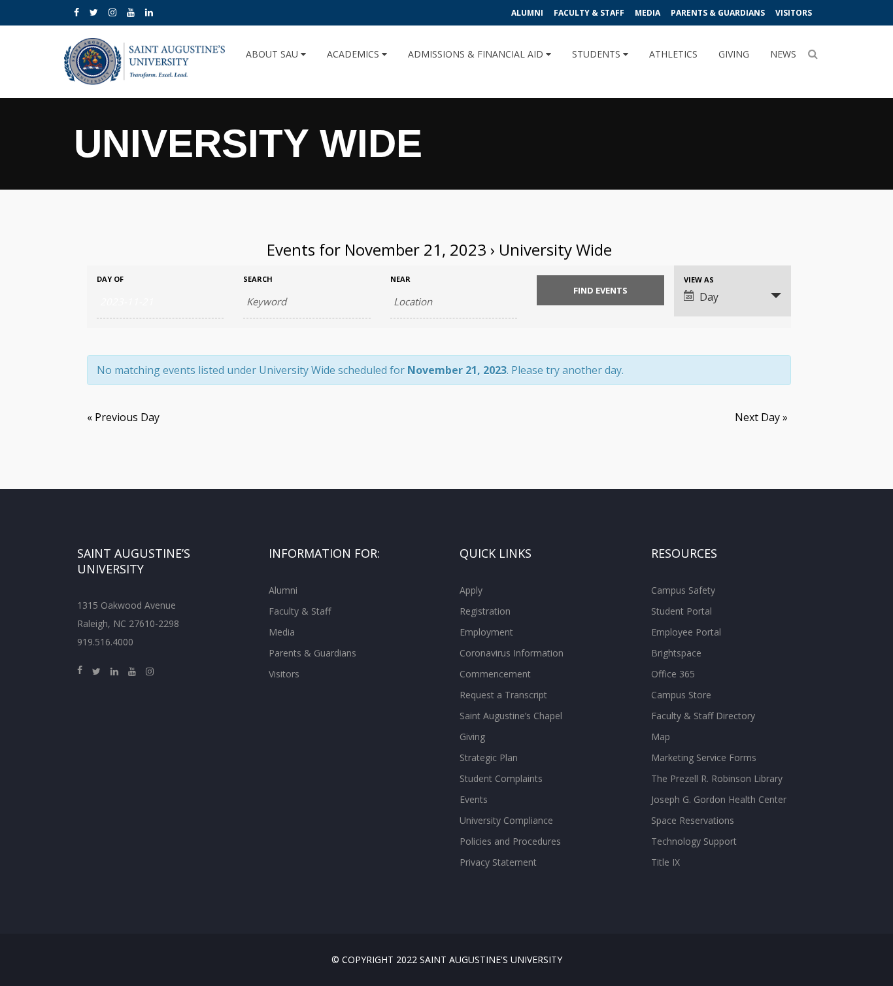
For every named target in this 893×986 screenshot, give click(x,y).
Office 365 (673, 674)
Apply (471, 590)
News (783, 54)
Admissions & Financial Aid (477, 54)
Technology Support (694, 841)
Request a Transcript (503, 694)
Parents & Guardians (718, 12)
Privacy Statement (498, 862)
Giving (733, 54)
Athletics (673, 54)
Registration (485, 611)
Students (597, 54)
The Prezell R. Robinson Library (717, 778)
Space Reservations (692, 820)
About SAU (273, 54)
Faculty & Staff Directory (703, 715)
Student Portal (681, 611)
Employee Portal (686, 632)
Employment (486, 632)
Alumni (527, 12)
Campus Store (681, 694)
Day (708, 297)
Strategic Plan (489, 757)
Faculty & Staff (589, 12)
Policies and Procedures (510, 841)
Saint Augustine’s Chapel (511, 715)
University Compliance (506, 820)
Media (647, 12)
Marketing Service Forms (703, 757)
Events (474, 799)
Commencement (495, 674)
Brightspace (676, 653)
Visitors (793, 12)
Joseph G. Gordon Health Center (718, 799)
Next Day (761, 417)
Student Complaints (501, 778)
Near (400, 278)
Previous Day (123, 417)
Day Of (110, 278)
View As (699, 279)
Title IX (665, 862)
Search (258, 278)
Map (660, 736)
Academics (354, 54)
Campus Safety (683, 590)
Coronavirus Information (512, 653)
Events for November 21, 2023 (376, 249)
